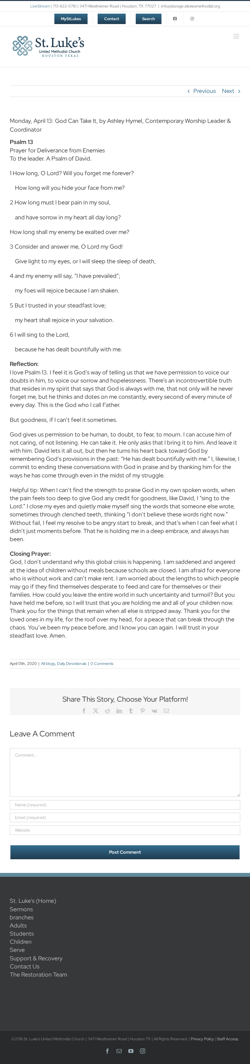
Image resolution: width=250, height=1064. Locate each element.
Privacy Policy (202, 1039)
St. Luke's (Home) (33, 900)
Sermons (21, 909)
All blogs (48, 663)
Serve (17, 950)
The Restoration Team (38, 974)
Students (22, 933)
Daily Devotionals (71, 663)
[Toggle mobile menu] (236, 36)
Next (228, 91)
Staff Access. (228, 1039)
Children (21, 941)
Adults (18, 925)
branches (22, 917)
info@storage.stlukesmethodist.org (190, 6)
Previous (204, 91)
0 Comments (101, 663)
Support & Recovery (36, 958)
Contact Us (24, 966)
